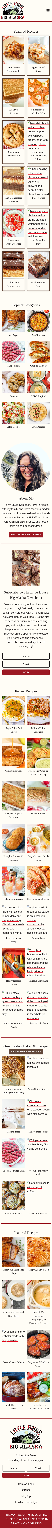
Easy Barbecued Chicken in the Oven (38, 1407)
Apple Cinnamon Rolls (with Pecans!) (13, 1091)
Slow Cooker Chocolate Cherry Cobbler (38, 155)
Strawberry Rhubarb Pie (14, 154)
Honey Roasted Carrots (13, 982)
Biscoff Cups (38, 197)
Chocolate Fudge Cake (14, 1170)
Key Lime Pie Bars (38, 242)
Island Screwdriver (13, 899)
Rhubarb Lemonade (38, 980)
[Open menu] (48, 10)
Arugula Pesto (38, 938)
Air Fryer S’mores (13, 111)
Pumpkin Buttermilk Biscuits (14, 858)
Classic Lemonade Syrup (14, 940)
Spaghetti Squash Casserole (13, 815)
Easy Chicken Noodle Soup (38, 858)
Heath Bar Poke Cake (38, 284)
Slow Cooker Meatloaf (38, 899)
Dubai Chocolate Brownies (13, 199)
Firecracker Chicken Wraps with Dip (38, 772)
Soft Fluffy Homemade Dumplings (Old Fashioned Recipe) (38, 1317)
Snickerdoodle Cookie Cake (38, 111)
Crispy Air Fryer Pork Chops (13, 1271)
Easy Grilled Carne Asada (13, 1025)
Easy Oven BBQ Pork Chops (38, 1364)
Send (26, 672)
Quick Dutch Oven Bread (13, 1407)
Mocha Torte (13, 1131)
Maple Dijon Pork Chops (13, 730)
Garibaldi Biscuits (38, 1213)
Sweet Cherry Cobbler (14, 1362)
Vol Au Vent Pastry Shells (38, 1172)
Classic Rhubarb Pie (38, 1023)
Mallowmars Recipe (38, 1131)
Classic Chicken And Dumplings (13, 1314)
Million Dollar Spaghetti (38, 730)
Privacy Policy (15, 1514)
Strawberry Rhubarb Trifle (13, 242)
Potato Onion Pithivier (38, 1089)
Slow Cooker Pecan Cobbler (14, 69)
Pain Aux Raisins (13, 1213)
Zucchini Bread (38, 813)
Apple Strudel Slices (38, 69)
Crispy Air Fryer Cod (38, 1269)
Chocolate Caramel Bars (13, 284)
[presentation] (13, 50)
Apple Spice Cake (13, 770)
